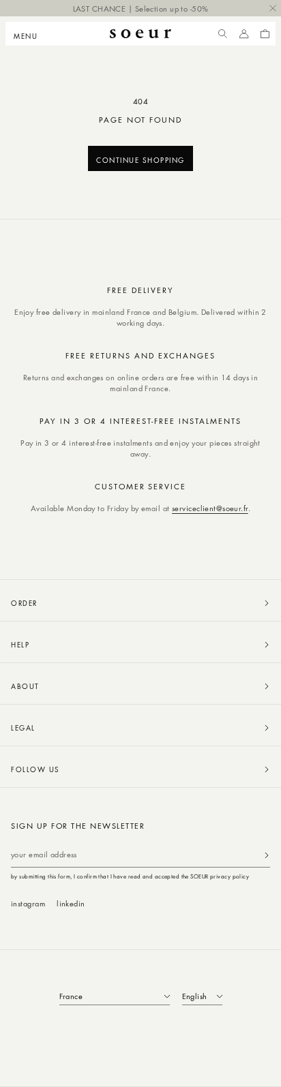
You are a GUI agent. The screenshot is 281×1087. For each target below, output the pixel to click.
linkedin (71, 903)
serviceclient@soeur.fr (210, 508)
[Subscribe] (266, 855)
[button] (30, 34)
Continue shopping (140, 160)
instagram (28, 903)
